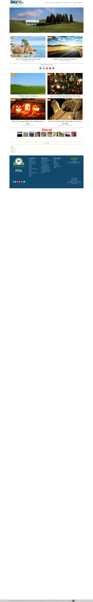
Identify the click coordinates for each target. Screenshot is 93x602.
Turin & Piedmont (32, 163)
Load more (46, 143)
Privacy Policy (56, 165)
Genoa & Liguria (32, 162)
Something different (45, 168)
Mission (55, 161)
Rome (30, 170)
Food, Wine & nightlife (45, 167)
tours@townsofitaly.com (74, 162)
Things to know (77, 2)
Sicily (30, 176)
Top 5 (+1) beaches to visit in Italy (28, 59)
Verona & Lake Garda (33, 172)
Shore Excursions (44, 161)
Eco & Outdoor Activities (46, 170)
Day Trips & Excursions (45, 171)
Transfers (43, 172)
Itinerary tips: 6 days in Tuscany (65, 59)
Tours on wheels (44, 163)
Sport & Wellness (44, 166)
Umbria (30, 159)
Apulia (30, 167)
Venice (30, 171)
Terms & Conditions (57, 166)
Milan (30, 165)
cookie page (70, 600)
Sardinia (30, 166)
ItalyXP (52, 2)
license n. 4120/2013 (71, 181)
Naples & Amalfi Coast (33, 168)
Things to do (67, 2)
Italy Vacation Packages (45, 159)
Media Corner (56, 162)
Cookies (55, 167)
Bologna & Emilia (32, 161)
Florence (30, 175)
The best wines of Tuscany (28, 96)
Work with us (56, 163)
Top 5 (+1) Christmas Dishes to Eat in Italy (65, 96)
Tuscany (30, 173)
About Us (47, 2)
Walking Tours (44, 162)
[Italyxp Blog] (19, 3)
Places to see (58, 2)
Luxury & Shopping (45, 165)
